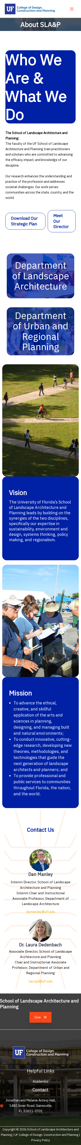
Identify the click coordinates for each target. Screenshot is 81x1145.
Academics (40, 1081)
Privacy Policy (40, 1140)
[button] (25, 221)
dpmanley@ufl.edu (40, 912)
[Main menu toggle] (71, 9)
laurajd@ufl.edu (41, 981)
